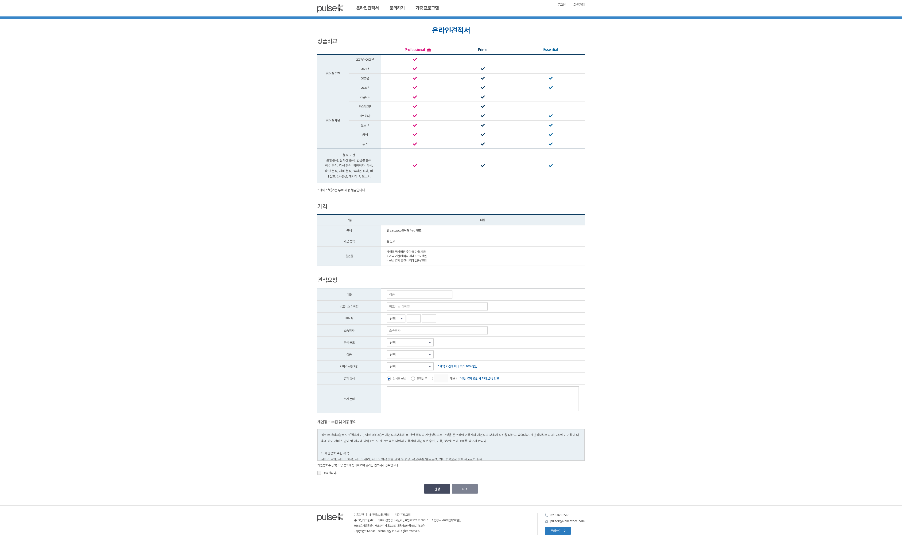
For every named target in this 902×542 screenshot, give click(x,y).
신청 (437, 489)
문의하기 (396, 8)
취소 (465, 489)
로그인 (561, 5)
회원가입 (579, 5)
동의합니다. (330, 473)
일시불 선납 (399, 378)
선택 (393, 318)
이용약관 (359, 514)
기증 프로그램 (427, 8)
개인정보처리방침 (379, 514)
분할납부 (422, 378)
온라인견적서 (367, 8)
